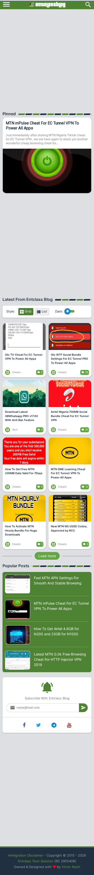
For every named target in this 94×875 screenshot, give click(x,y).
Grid (28, 311)
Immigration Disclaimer (25, 855)
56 (86, 372)
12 (86, 486)
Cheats (16, 372)
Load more (47, 556)
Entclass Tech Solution (35, 861)
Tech (14, 429)
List (44, 311)
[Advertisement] (47, 58)
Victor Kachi (71, 867)
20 (86, 429)
